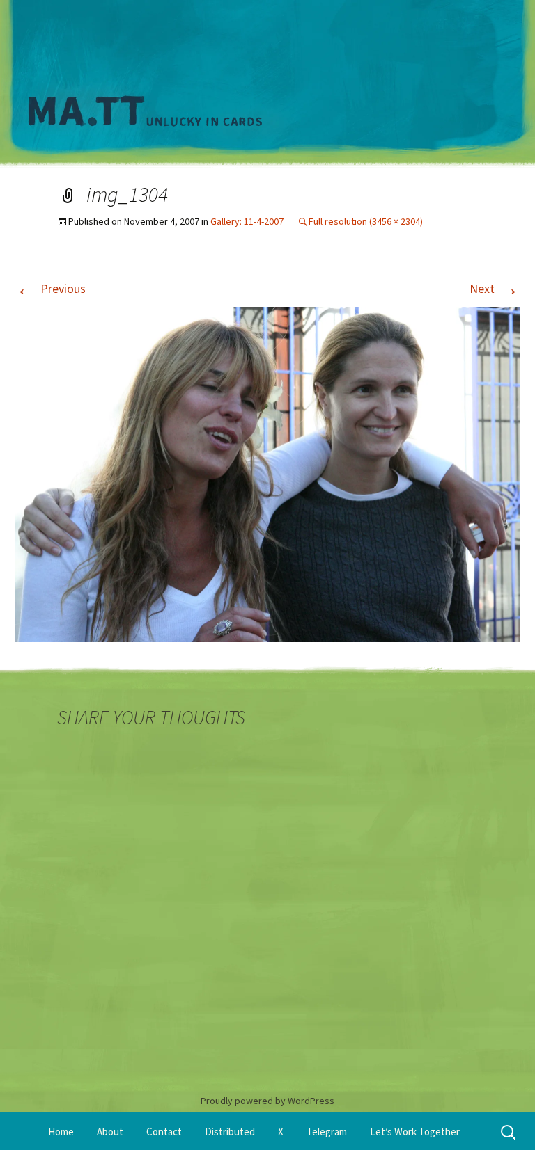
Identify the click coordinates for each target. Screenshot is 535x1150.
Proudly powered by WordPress (267, 1100)
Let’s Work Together (415, 1131)
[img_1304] (267, 473)
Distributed (230, 1131)
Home (61, 1131)
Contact (164, 1131)
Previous (50, 288)
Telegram (327, 1131)
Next (495, 288)
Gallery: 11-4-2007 (247, 221)
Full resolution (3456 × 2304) (366, 221)
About (110, 1131)
